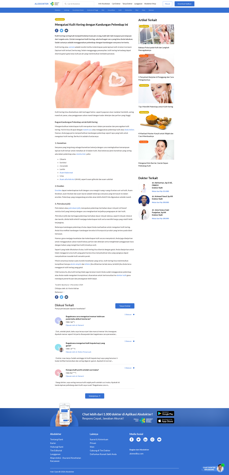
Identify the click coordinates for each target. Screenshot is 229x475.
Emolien (58, 190)
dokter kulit (121, 275)
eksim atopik (75, 264)
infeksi (87, 264)
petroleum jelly (74, 208)
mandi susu (87, 129)
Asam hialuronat (66, 172)
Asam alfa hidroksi (67, 179)
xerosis (72, 47)
